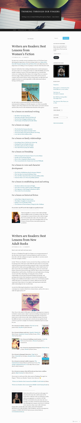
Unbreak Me (17, 356)
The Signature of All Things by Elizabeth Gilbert (27, 189)
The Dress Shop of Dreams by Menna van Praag (27, 132)
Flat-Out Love (33, 325)
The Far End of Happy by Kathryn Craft (25, 119)
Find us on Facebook (58, 123)
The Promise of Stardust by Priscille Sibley (26, 120)
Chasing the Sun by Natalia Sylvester (24, 144)
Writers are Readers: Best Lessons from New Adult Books (29, 240)
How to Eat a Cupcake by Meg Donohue (25, 159)
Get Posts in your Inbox (59, 43)
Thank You (56, 84)
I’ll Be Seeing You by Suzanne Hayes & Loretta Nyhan (28, 155)
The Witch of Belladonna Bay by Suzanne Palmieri (28, 172)
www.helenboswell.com (18, 411)
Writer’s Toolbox (33, 30)
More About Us (22, 30)
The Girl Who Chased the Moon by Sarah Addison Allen (29, 175)
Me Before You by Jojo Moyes (22, 115)
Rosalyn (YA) (25, 64)
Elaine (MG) (44, 62)
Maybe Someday (19, 373)
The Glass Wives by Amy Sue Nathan (24, 147)
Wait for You (45, 347)
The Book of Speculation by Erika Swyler (25, 130)
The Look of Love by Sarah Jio (23, 191)
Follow (56, 57)
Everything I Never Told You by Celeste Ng (26, 142)
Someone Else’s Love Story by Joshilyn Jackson (27, 177)
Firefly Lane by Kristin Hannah (23, 157)
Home (14, 30)
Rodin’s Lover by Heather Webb (23, 202)
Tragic (33, 354)
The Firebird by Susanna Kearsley (23, 129)
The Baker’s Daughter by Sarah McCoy (25, 201)
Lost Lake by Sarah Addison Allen (23, 134)
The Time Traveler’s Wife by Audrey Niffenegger (27, 187)
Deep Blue (20, 327)
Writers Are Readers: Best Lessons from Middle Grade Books (28, 381)
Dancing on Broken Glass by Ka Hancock (25, 117)
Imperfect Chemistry (34, 332)
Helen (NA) (34, 64)
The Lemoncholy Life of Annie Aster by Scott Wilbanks (29, 161)
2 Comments (25, 57)
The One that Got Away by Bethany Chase (25, 174)
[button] (59, 73)
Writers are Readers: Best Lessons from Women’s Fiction (29, 50)
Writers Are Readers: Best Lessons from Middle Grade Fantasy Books (29, 384)
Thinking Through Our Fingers (40, 11)
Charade (26, 349)
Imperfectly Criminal (23, 334)
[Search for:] (61, 38)
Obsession (35, 340)
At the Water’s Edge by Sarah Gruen (24, 199)
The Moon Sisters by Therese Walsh (24, 145)
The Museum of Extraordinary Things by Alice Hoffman (29, 204)
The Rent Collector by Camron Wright (25, 186)
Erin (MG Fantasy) (16, 64)
